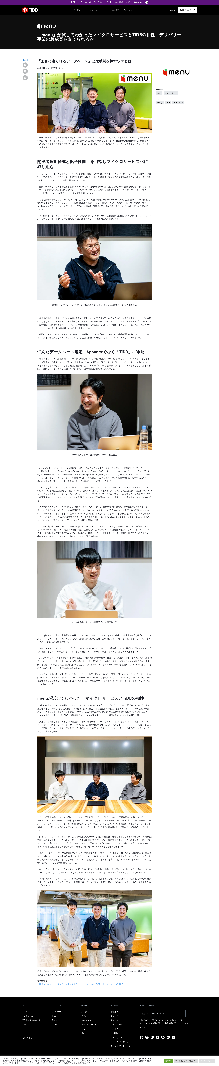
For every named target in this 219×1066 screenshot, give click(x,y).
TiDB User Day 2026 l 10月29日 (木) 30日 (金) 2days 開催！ (107, 2)
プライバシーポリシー (160, 1020)
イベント (85, 1016)
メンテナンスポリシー (121, 1042)
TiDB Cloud (178, 103)
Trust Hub (115, 1033)
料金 (24, 1024)
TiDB (168, 103)
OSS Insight (57, 1024)
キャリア (115, 1020)
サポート (85, 1033)
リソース (104, 10)
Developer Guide (89, 1024)
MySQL (160, 103)
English (27, 1043)
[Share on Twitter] (25, 71)
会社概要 (116, 10)
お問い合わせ (117, 1024)
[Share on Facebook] (25, 65)
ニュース (115, 1016)
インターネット (171, 93)
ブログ (84, 1011)
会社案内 (115, 1011)
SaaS (159, 93)
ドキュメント (128, 10)
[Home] (30, 10)
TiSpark (55, 1020)
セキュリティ (117, 1037)
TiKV (54, 1016)
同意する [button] (168, 1061)
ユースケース (91, 10)
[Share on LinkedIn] (25, 77)
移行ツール (57, 1011)
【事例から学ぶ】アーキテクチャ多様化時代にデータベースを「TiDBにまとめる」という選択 (80, 984)
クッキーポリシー (207, 1061)
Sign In (172, 10)
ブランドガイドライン (121, 1046)
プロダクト (77, 10)
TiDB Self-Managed (31, 1020)
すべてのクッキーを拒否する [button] (186, 1061)
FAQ (83, 1029)
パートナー (116, 1029)
